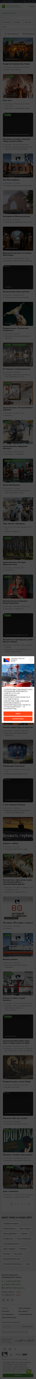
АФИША (18, 713)
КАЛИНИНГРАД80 (18, 719)
